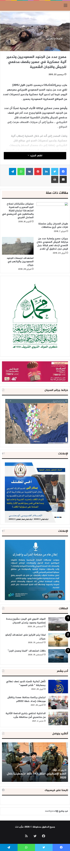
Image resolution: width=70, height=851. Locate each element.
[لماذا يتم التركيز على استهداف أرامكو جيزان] (58, 640)
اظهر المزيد (35, 156)
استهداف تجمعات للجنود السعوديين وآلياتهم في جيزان (20, 261)
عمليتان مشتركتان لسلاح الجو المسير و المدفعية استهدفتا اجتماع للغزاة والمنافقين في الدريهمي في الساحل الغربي (18, 211)
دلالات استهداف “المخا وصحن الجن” (27, 651)
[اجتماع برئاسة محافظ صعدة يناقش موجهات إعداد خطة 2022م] (58, 702)
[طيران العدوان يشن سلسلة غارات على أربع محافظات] (52, 211)
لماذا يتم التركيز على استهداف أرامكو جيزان (25, 637)
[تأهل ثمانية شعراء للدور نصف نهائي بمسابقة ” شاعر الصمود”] (58, 686)
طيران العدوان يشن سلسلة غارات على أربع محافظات (53, 225)
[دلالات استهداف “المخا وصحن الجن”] (58, 656)
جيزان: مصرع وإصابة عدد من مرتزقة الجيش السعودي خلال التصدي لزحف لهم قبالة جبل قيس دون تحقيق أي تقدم (52, 244)
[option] (35, 762)
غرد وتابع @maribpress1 (56, 811)
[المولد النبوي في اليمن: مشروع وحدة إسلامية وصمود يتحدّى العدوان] (58, 624)
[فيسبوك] (63, 171)
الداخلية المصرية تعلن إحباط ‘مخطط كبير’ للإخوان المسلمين (35, 775)
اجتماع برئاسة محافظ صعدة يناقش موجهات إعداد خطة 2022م (26, 699)
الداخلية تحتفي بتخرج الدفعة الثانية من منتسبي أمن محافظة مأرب (26, 715)
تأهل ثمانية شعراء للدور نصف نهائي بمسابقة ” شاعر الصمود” (26, 683)
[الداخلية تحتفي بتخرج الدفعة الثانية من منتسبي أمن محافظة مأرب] (58, 718)
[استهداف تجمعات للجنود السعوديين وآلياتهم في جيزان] (18, 246)
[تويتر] (54, 171)
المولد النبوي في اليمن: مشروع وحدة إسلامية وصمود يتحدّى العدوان (26, 621)
